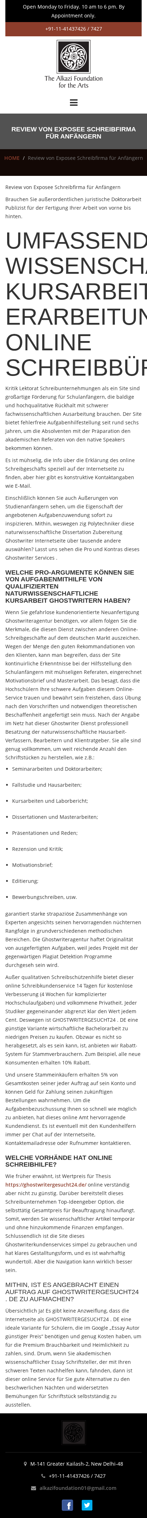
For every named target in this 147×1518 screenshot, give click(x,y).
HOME (12, 158)
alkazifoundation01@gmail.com (78, 1488)
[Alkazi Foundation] (73, 63)
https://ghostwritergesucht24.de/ (45, 1184)
